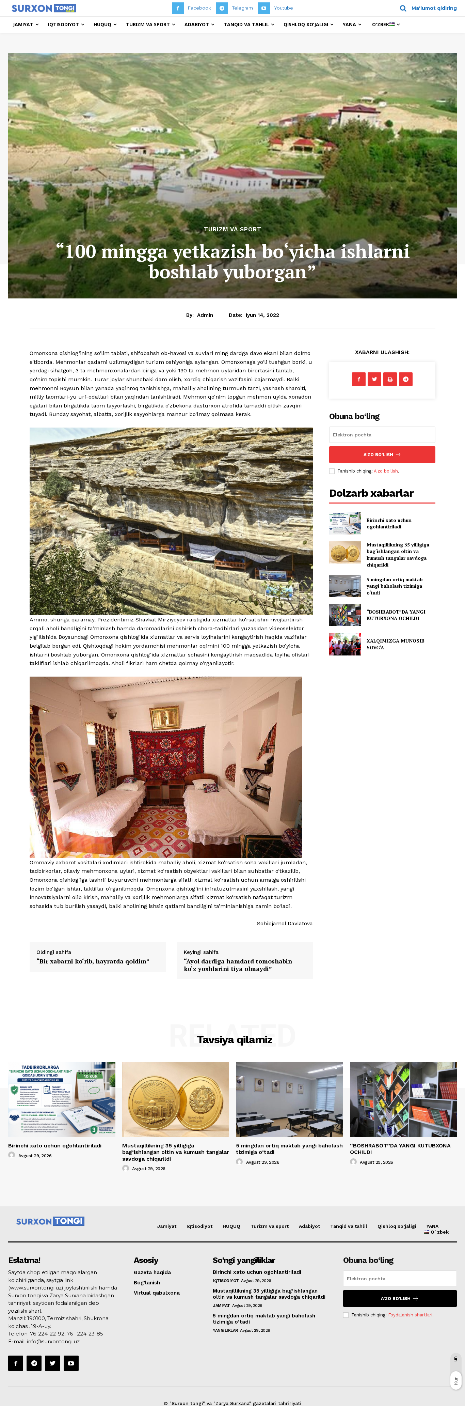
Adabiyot (309, 1226)
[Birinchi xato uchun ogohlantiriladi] (345, 523)
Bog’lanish (147, 1283)
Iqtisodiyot (199, 1226)
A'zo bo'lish (386, 471)
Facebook (199, 8)
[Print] (390, 379)
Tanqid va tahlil (348, 1226)
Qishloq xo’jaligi (397, 1226)
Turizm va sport (232, 229)
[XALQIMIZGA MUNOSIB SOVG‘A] (345, 644)
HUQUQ (231, 1226)
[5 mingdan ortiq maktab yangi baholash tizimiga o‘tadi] (345, 586)
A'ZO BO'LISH (378, 454)
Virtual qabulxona (157, 1293)
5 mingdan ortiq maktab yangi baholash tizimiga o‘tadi (395, 586)
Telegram (242, 8)
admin (205, 315)
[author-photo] (12, 1155)
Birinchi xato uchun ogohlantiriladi (389, 523)
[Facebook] (178, 8)
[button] (426, 8)
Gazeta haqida (152, 1272)
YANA (432, 1226)
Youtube (283, 8)
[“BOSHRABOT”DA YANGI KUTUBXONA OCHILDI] (345, 615)
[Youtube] (264, 8)
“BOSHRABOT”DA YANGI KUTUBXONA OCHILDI (396, 615)
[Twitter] (374, 379)
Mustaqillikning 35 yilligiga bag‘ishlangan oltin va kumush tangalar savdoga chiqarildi (398, 554)
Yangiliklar (225, 1330)
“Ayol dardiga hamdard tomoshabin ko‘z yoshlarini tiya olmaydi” (238, 965)
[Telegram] (222, 8)
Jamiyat (166, 1226)
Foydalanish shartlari (410, 1314)
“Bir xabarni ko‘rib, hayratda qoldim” (92, 961)
